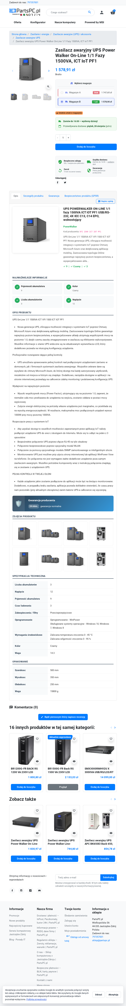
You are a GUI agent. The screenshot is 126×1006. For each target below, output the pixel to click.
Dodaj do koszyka (86, 146)
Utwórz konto (71, 925)
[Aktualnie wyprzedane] (63, 750)
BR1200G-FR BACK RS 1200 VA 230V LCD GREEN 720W (24, 772)
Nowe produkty (17, 920)
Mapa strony (43, 985)
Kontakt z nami (44, 980)
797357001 (32, 2)
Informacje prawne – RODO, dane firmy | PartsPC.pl (47, 931)
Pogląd (63, 787)
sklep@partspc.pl (101, 940)
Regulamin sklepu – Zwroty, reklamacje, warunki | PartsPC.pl (47, 944)
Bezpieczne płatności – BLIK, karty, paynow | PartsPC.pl (49, 971)
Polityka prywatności (36, 999)
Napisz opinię (105, 201)
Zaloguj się (70, 920)
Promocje (14, 915)
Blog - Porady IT (17, 939)
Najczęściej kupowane (20, 925)
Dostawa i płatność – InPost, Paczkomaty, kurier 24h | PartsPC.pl (48, 919)
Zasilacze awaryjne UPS (28, 37)
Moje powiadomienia (75, 930)
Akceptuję (113, 994)
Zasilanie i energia (39, 34)
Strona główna (19, 34)
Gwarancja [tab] (54, 196)
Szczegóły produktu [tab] (33, 196)
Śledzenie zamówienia (76, 915)
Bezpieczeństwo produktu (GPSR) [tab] (82, 196)
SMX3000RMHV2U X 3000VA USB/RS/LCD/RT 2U (99, 772)
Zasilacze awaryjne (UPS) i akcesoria (72, 34)
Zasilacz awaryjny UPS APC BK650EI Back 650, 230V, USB (99, 844)
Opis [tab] (16, 196)
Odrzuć (98, 994)
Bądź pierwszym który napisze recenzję (63, 717)
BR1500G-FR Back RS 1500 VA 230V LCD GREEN (61, 772)
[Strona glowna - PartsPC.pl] (24, 12)
